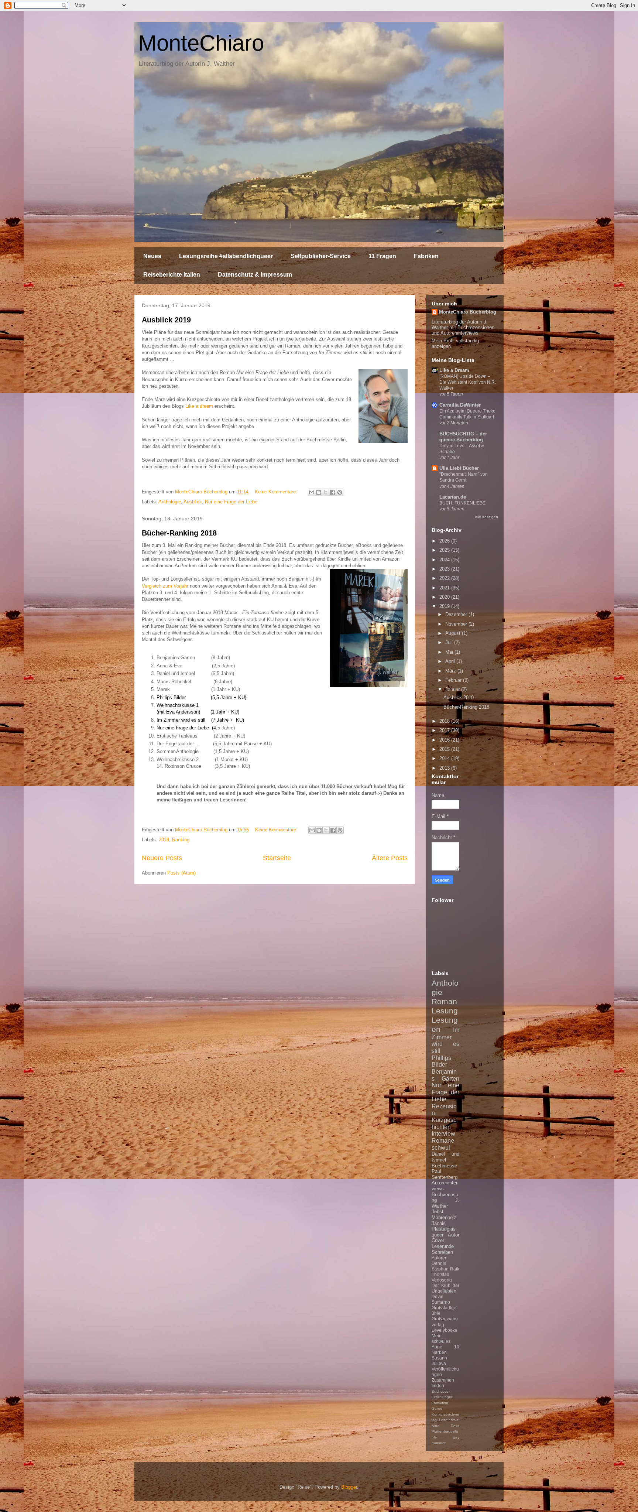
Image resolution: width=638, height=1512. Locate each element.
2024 (445, 559)
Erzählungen (442, 1397)
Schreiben (442, 1252)
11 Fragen (382, 256)
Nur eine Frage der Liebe (231, 501)
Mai (450, 652)
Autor (453, 1235)
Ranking (180, 839)
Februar (454, 680)
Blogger (349, 1487)
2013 (445, 768)
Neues (152, 256)
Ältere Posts (390, 858)
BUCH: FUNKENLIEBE (462, 503)
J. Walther (445, 1203)
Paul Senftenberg (444, 1174)
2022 (445, 578)
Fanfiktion (440, 1403)
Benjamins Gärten (445, 1075)
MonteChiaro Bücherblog (467, 312)
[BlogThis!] (318, 492)
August (453, 633)
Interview (443, 1133)
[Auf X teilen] (325, 492)
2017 (445, 730)
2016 (445, 740)
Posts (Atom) (181, 873)
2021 (445, 588)
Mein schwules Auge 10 (445, 1341)
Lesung (445, 1010)
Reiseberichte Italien (171, 274)
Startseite (277, 858)
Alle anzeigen (486, 517)
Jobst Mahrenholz (444, 1214)
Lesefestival (449, 1420)
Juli (449, 642)
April (450, 661)
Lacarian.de (452, 497)
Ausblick (192, 501)
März (451, 671)
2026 (445, 541)
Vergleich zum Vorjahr (165, 586)
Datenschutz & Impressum (255, 274)
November (457, 624)
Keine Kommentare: (277, 492)
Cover (438, 1240)
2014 (445, 758)
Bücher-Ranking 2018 (179, 533)
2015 (445, 749)
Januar (453, 689)
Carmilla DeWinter (460, 405)
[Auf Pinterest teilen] (339, 492)
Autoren (439, 1257)
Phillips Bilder (441, 1061)
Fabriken (426, 256)
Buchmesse (444, 1166)
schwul (441, 1148)
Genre (437, 1408)
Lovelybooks (444, 1330)
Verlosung (442, 1279)
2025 (445, 550)
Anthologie (169, 501)
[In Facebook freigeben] (332, 492)
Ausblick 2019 (166, 320)
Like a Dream (454, 370)
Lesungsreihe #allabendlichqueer (226, 256)
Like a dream (199, 406)
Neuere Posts (162, 858)
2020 (445, 597)
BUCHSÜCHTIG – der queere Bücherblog (463, 436)
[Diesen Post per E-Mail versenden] (311, 492)
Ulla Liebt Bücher (459, 468)
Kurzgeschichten (444, 1123)
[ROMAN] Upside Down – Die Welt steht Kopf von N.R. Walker (467, 382)
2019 (445, 606)
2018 (164, 839)
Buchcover (441, 1391)
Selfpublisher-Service (321, 256)
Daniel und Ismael (445, 1157)
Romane (443, 1141)
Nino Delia (445, 1426)
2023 (445, 569)
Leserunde (443, 1246)
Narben (439, 1352)
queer (437, 1235)
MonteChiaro (201, 43)
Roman (444, 1001)
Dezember (457, 614)
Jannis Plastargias (444, 1226)
